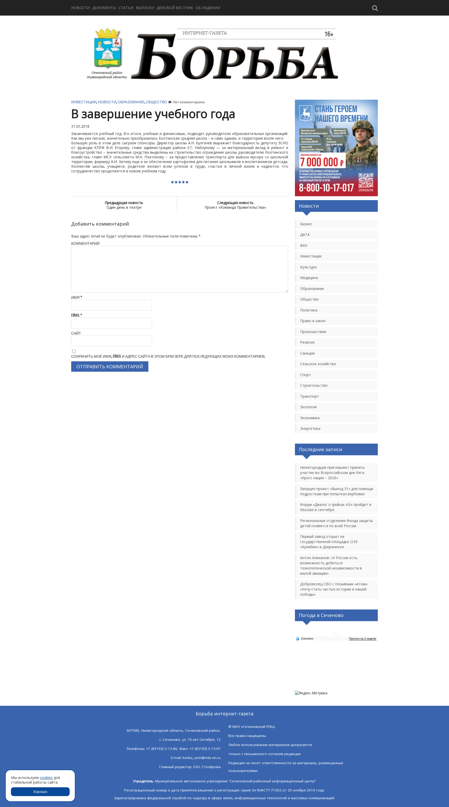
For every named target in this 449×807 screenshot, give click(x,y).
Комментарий (85, 243)
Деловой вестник (175, 7)
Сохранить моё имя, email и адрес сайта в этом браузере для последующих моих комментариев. (168, 356)
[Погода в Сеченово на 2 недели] (363, 638)
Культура (308, 267)
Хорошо (40, 791)
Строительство (314, 385)
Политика (308, 310)
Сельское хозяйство (318, 363)
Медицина (309, 277)
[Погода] (304, 638)
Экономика (310, 417)
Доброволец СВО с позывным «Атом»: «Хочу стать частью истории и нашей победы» (334, 589)
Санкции (307, 353)
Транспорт (309, 396)
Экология (308, 406)
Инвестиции (83, 102)
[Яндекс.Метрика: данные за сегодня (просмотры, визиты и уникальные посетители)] (311, 693)
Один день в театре (124, 205)
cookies (46, 777)
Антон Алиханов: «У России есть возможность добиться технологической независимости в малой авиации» (331, 565)
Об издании (208, 7)
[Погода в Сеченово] (336, 634)
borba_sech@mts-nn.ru (202, 757)
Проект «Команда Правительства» (235, 205)
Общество (156, 102)
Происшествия (313, 331)
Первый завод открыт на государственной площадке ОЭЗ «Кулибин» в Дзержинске (329, 541)
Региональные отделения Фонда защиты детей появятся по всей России (336, 523)
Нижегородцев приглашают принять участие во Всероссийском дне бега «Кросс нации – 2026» (332, 472)
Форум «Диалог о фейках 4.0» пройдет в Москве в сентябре (335, 507)
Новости (80, 7)
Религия (307, 342)
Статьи (125, 7)
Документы (104, 7)
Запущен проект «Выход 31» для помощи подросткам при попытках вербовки (336, 491)
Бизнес (306, 223)
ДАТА (305, 234)
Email (76, 315)
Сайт (76, 333)
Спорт (305, 374)
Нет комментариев (188, 102)
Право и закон (313, 320)
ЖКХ (303, 245)
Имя (76, 297)
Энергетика (310, 428)
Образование (131, 102)
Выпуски (145, 7)
